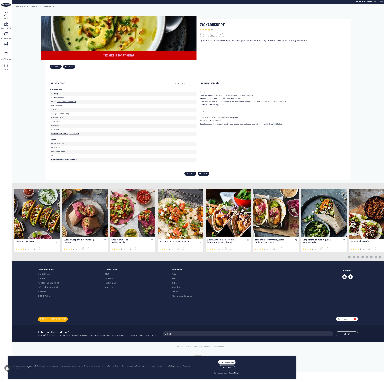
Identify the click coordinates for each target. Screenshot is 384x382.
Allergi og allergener (182, 296)
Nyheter (42, 279)
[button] (7, 368)
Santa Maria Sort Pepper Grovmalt (65, 134)
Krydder (176, 287)
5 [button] (367, 257)
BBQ (107, 274)
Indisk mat (110, 283)
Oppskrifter (111, 270)
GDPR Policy (44, 296)
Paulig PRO (378, 2)
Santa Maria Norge (364, 2)
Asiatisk (109, 279)
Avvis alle (227, 367)
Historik (42, 292)
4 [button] (362, 257)
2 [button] (354, 257)
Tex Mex (109, 287)
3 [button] (358, 257)
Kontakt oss (44, 274)
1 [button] (349, 257)
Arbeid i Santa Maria (48, 283)
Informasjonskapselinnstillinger (226, 373)
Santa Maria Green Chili (66, 102)
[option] (36, 220)
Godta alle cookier (226, 362)
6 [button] (371, 257)
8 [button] (380, 257)
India (174, 283)
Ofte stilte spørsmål (48, 287)
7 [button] (376, 257)
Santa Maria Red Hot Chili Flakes (64, 159)
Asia (174, 274)
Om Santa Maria (46, 270)
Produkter (177, 270)
